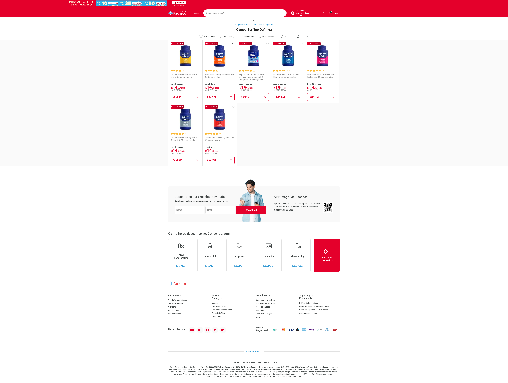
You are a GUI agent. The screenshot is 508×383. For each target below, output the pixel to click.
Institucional (175, 295)
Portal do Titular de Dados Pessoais (314, 306)
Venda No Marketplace (177, 300)
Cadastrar (251, 210)
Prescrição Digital (219, 313)
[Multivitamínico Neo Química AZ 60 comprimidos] (219, 119)
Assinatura (216, 317)
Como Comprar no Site (265, 300)
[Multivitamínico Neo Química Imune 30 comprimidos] (185, 56)
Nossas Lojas (173, 310)
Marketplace (261, 317)
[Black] (254, 3)
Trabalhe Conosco (175, 303)
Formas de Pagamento (265, 303)
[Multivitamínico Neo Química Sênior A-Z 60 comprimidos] (185, 119)
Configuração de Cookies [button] (309, 313)
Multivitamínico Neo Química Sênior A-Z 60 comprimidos (184, 138)
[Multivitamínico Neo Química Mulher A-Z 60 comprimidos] (322, 56)
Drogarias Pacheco (242, 25)
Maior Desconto (269, 37)
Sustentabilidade (175, 314)
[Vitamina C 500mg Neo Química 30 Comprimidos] (219, 56)
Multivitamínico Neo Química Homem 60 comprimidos (286, 75)
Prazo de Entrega (263, 307)
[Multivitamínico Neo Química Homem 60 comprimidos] (288, 56)
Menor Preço (229, 37)
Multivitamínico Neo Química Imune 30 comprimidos (184, 75)
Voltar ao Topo (252, 351)
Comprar (177, 97)
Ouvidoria (172, 307)
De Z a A (288, 37)
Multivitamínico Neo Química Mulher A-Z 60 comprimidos (320, 75)
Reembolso (260, 310)
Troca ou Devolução (264, 314)
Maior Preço (249, 37)
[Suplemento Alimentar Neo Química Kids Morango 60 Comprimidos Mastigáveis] (254, 56)
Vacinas (215, 303)
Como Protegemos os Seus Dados (313, 310)
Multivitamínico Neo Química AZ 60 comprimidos (219, 138)
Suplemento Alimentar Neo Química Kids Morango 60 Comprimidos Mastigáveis (251, 77)
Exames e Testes (219, 306)
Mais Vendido (209, 37)
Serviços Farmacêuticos (222, 310)
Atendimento (263, 295)
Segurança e (306, 297)
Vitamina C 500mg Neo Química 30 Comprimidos (219, 75)
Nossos (217, 297)
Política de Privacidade (308, 303)
